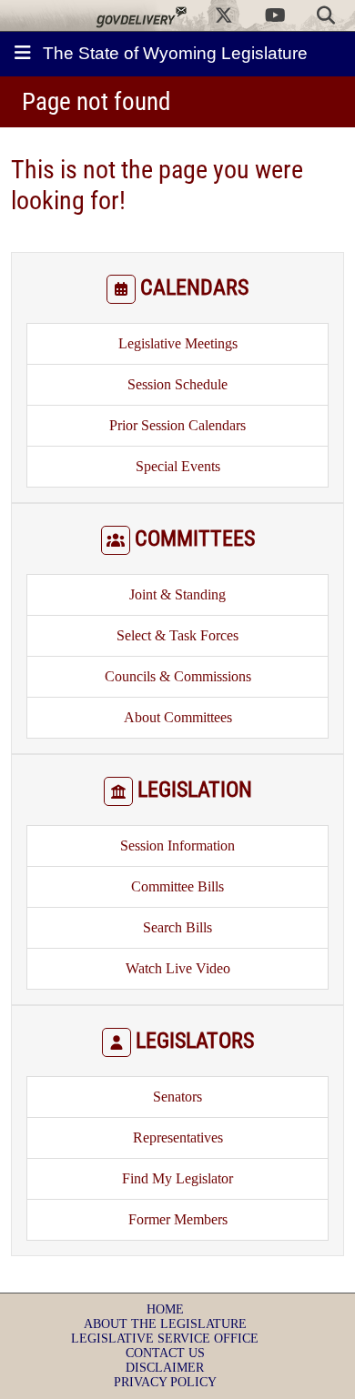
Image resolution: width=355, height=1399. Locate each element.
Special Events (178, 466)
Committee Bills (177, 886)
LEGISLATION (194, 789)
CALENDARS (194, 287)
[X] (224, 15)
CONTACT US (165, 1353)
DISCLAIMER (165, 1367)
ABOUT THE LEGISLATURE (165, 1324)
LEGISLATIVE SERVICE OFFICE (165, 1338)
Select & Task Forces (177, 635)
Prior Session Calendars (177, 425)
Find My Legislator (177, 1178)
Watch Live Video (178, 968)
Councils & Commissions (178, 676)
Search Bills (177, 927)
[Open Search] (326, 15)
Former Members (178, 1219)
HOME (165, 1309)
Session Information (177, 845)
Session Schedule (177, 384)
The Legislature (175, 53)
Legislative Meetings (178, 343)
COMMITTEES (195, 538)
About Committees (178, 717)
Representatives (178, 1137)
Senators (177, 1096)
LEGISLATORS (195, 1040)
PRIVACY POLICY (165, 1382)
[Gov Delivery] (141, 15)
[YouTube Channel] (275, 15)
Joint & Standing (177, 594)
